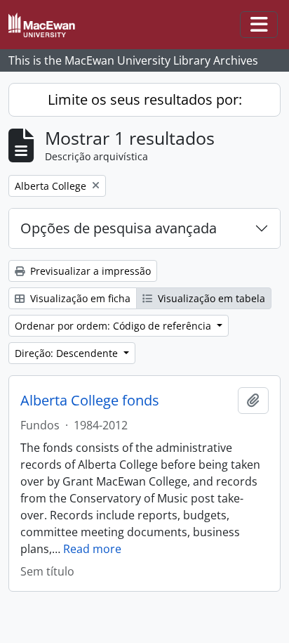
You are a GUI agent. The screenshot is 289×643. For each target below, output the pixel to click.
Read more (92, 549)
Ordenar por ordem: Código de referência (114, 325)
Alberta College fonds (89, 400)
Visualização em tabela (210, 298)
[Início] (47, 25)
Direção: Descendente (68, 353)
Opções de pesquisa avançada (118, 228)
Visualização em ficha (78, 298)
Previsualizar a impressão (89, 271)
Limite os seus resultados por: (145, 99)
